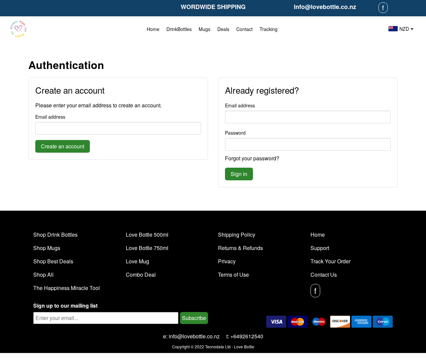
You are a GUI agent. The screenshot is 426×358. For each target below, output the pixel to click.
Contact (244, 29)
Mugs (204, 29)
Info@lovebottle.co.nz (325, 6)
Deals (223, 29)
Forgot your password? (252, 158)
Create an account (62, 146)
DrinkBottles (179, 29)
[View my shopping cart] (374, 29)
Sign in (239, 174)
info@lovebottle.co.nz (194, 336)
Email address (50, 116)
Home (153, 29)
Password (235, 132)
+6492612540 (246, 336)
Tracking (269, 29)
